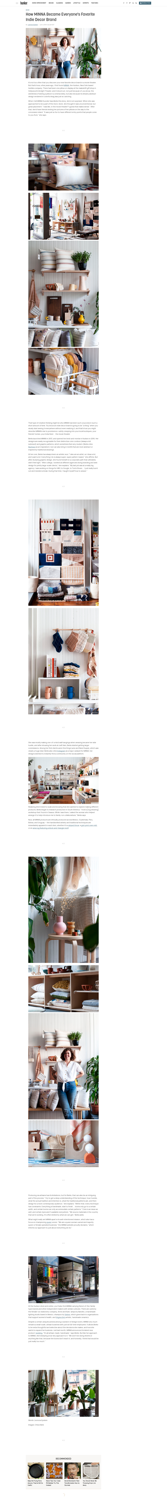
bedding (39, 1333)
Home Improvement (39, 3)
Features (94, 3)
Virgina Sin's (60, 1317)
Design (51, 3)
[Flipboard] (130, 3)
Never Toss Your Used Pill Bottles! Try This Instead (53, 1483)
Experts (86, 3)
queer (49, 1222)
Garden (68, 3)
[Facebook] (124, 3)
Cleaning (59, 3)
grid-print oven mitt (89, 825)
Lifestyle (76, 3)
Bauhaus (31, 447)
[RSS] (136, 3)
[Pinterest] (127, 3)
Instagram (61, 751)
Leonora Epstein (33, 24)
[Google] (133, 3)
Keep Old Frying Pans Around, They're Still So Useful (35, 1483)
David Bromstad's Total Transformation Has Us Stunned (71, 1483)
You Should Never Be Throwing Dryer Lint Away (90, 1483)
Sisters (67, 1315)
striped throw (73, 825)
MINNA (66, 85)
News (27, 10)
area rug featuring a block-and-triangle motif (51, 828)
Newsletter (146, 3)
